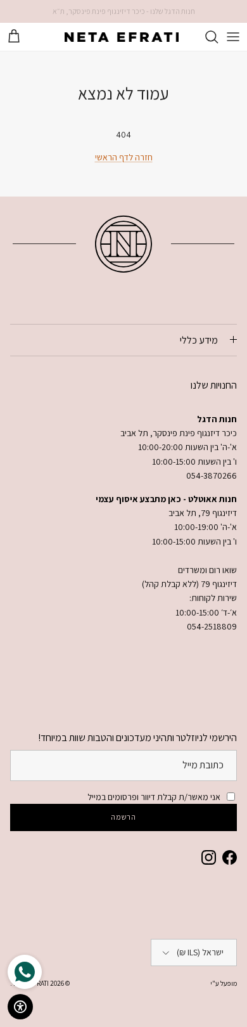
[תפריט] (233, 37)
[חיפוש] (205, 37)
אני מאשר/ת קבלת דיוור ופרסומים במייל (153, 797)
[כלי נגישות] (20, 1006)
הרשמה (124, 817)
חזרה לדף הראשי (124, 157)
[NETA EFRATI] (122, 36)
